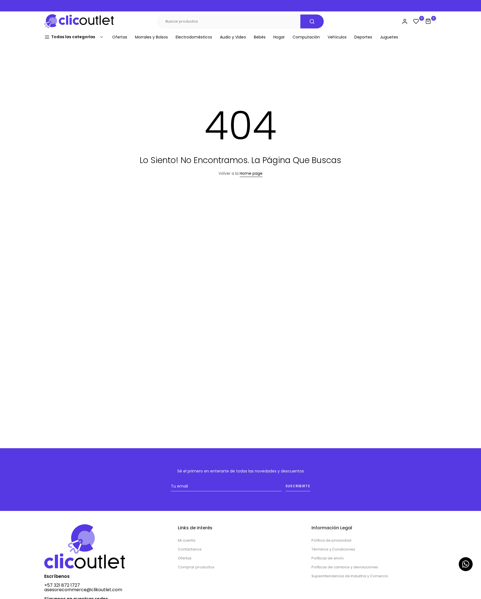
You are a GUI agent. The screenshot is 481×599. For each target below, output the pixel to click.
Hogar (279, 37)
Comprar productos (196, 567)
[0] (416, 21)
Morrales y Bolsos (151, 37)
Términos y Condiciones (333, 549)
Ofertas (119, 37)
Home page (251, 173)
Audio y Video (233, 37)
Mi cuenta (186, 540)
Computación (306, 37)
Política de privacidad (331, 540)
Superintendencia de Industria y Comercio (349, 576)
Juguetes (389, 37)
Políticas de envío (327, 558)
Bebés (260, 37)
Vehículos (337, 37)
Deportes (363, 37)
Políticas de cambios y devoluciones (344, 567)
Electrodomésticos (194, 37)
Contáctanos (190, 549)
